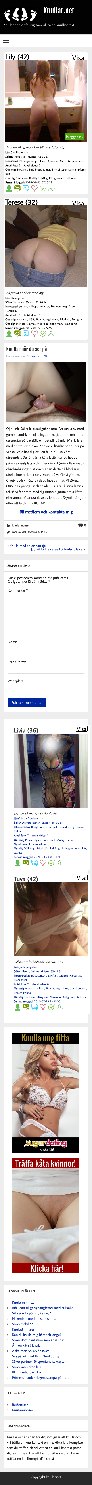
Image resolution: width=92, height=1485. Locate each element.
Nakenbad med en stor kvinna (34, 1318)
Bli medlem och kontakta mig (46, 511)
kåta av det (19, 532)
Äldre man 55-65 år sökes (30, 1350)
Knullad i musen (23, 1329)
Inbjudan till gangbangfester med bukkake (42, 1307)
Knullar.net (58, 10)
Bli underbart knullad (27, 1372)
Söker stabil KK (22, 1324)
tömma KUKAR (37, 532)
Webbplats (15, 681)
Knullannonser (20, 525)
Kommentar (18, 590)
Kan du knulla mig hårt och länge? (36, 1334)
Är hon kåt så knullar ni (29, 1345)
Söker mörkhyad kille (27, 1366)
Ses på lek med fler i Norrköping (35, 1356)
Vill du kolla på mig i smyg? (31, 1313)
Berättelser (20, 1404)
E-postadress (17, 661)
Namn (12, 641)
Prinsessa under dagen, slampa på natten (42, 1377)
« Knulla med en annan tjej (27, 545)
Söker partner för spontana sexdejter (39, 1361)
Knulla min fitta (23, 1302)
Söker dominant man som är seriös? (38, 1340)
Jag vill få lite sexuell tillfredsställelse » (58, 549)
